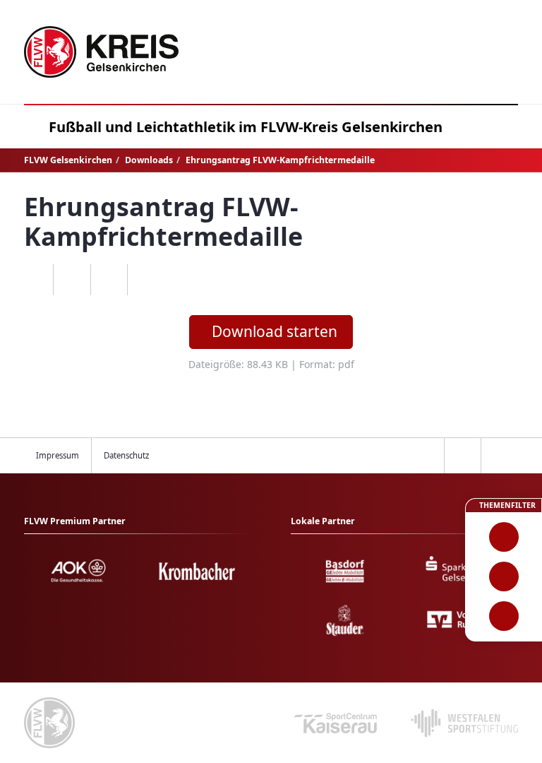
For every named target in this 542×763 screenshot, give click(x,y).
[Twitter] (109, 279)
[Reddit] (145, 279)
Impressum (57, 455)
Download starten (274, 331)
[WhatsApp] (35, 279)
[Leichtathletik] (503, 576)
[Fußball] (503, 537)
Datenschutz (126, 455)
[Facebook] (71, 279)
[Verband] (503, 616)
